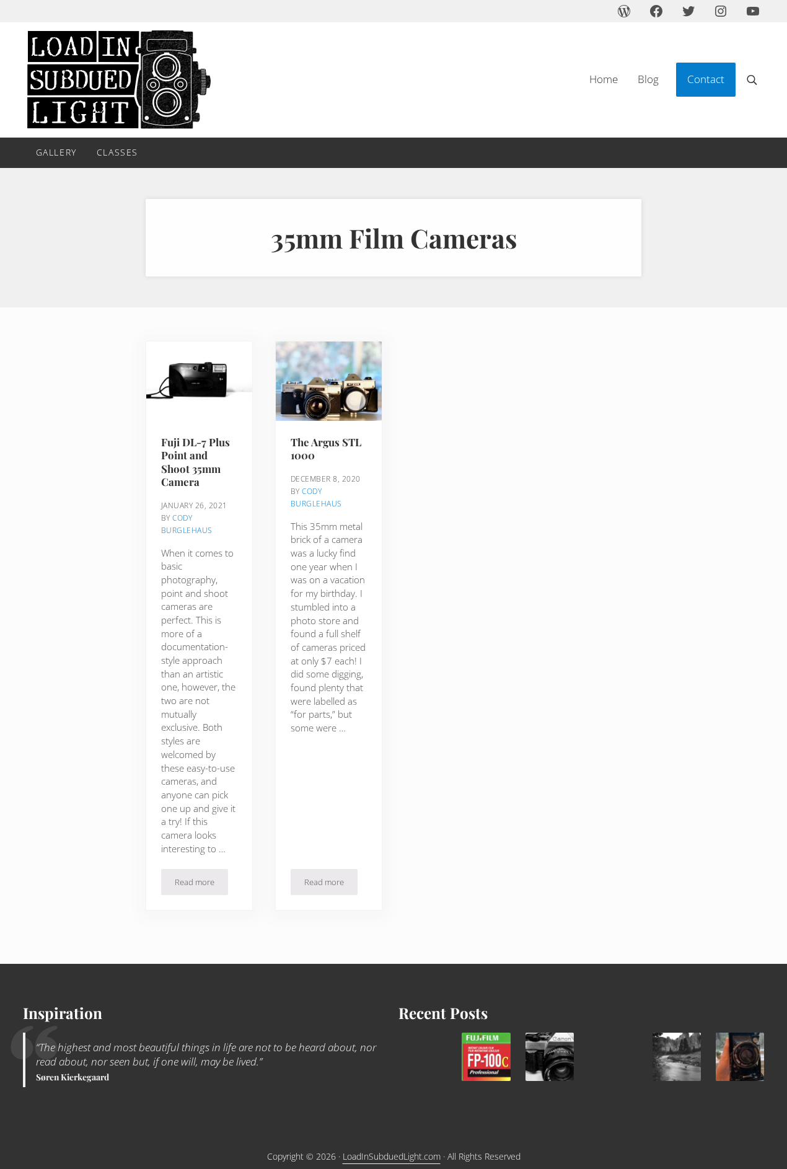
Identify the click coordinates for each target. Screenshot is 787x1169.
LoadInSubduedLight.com (392, 1156)
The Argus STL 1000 (326, 449)
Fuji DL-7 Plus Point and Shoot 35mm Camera (195, 462)
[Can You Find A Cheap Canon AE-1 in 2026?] (549, 1057)
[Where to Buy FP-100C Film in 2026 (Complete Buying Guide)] (486, 1057)
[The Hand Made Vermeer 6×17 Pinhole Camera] (677, 1057)
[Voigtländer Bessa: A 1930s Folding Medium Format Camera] (740, 1057)
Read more (201, 884)
